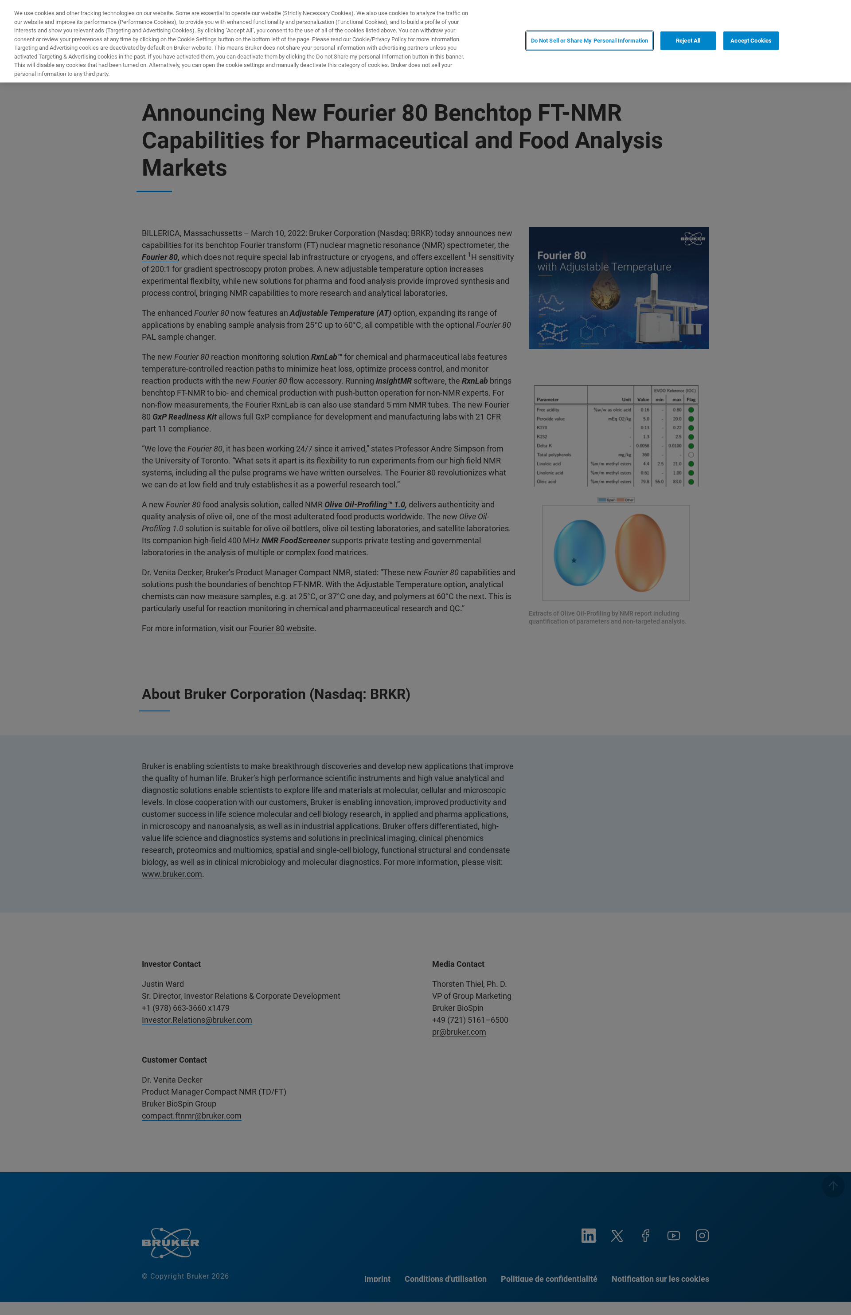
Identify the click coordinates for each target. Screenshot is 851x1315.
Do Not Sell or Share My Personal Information (589, 40)
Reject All (688, 40)
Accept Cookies (751, 40)
